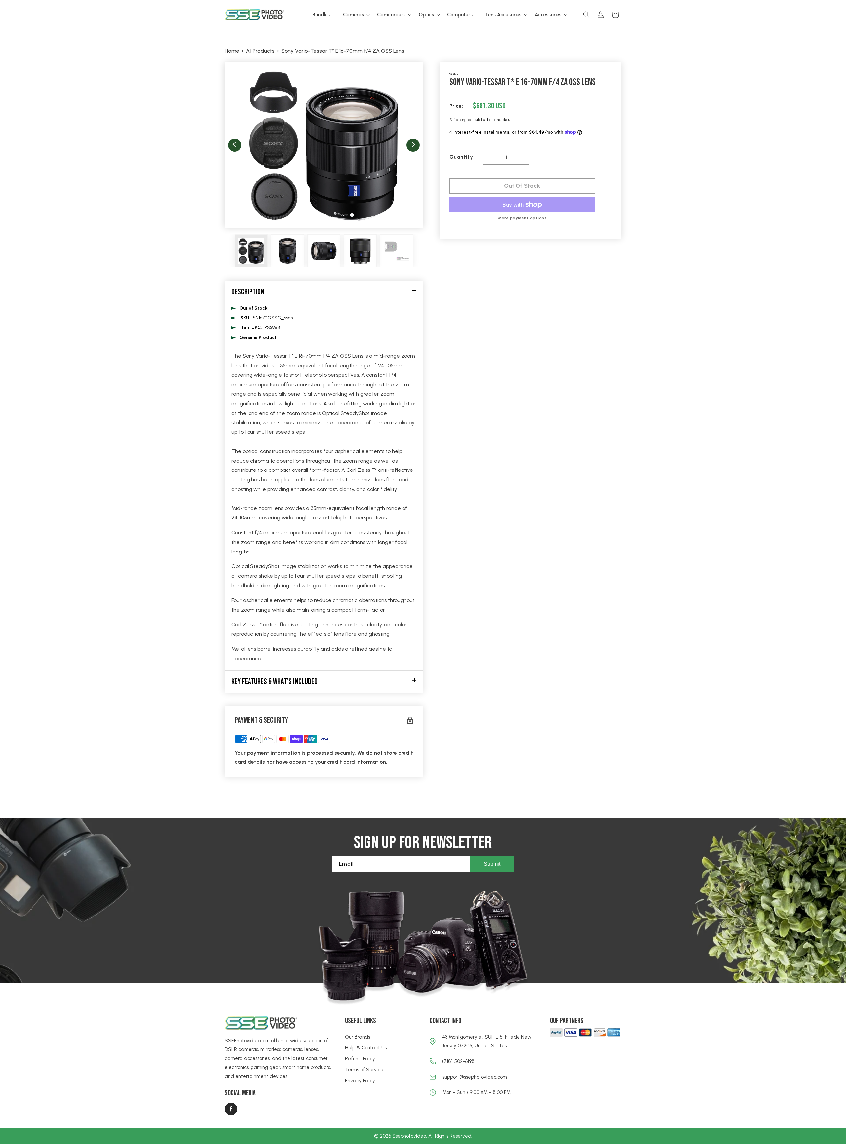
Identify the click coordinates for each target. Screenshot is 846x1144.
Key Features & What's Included (274, 681)
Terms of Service (364, 1070)
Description (247, 292)
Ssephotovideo (409, 1136)
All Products (260, 51)
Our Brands (357, 1037)
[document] (324, 145)
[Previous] (234, 145)
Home (232, 51)
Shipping (458, 119)
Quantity (461, 157)
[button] (353, 15)
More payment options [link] (522, 218)
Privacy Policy (360, 1080)
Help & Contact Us (366, 1048)
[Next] (413, 145)
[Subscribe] (492, 864)
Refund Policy (360, 1059)
